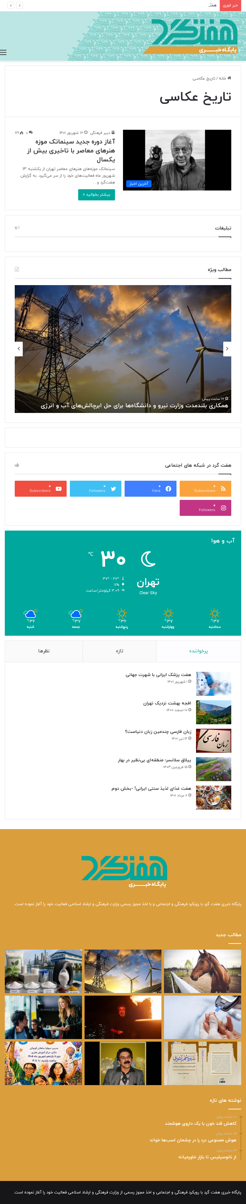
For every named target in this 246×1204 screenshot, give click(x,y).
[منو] (3, 53)
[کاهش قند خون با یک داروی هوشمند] (202, 1017)
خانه (223, 79)
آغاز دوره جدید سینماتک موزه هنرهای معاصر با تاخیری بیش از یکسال (71, 150)
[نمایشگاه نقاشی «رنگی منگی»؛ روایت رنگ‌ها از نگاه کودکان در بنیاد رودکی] (43, 1063)
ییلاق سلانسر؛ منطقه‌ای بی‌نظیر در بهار (154, 760)
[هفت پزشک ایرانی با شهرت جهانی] (213, 684)
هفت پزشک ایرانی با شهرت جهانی (158, 675)
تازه (119, 651)
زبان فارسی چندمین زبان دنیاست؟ (158, 732)
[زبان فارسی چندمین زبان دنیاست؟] (213, 741)
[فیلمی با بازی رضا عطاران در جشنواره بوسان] (123, 1017)
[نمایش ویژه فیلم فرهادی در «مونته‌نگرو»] (43, 1017)
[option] (123, 349)
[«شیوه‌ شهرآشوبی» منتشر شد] (202, 1063)
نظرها (44, 651)
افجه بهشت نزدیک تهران (167, 703)
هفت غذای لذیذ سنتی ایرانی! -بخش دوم (151, 789)
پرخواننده (198, 651)
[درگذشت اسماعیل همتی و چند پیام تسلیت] (123, 1063)
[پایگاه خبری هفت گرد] (123, 36)
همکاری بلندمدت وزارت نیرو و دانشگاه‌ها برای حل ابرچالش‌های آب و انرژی (153, 5)
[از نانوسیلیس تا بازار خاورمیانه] (43, 971)
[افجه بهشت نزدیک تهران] (213, 712)
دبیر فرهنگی (100, 133)
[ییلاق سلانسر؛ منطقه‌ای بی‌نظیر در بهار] (213, 769)
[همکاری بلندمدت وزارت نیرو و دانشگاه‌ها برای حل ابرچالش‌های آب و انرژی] (123, 971)
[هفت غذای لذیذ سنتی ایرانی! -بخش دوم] (213, 798)
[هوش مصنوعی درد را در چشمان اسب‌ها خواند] (202, 971)
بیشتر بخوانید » (96, 195)
